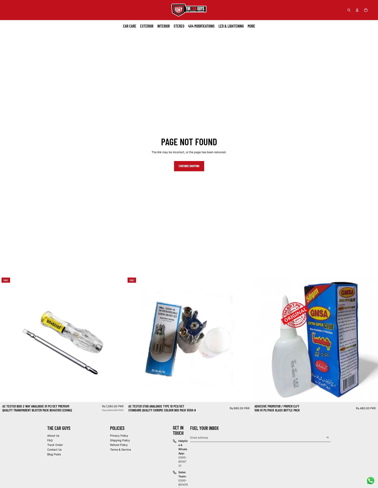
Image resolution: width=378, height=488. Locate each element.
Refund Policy (119, 444)
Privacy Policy (119, 435)
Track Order (55, 444)
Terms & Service (120, 449)
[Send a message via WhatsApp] (370, 480)
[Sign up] (327, 437)
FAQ (50, 440)
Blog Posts (54, 454)
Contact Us (54, 449)
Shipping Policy (120, 440)
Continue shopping (189, 166)
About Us (53, 435)
